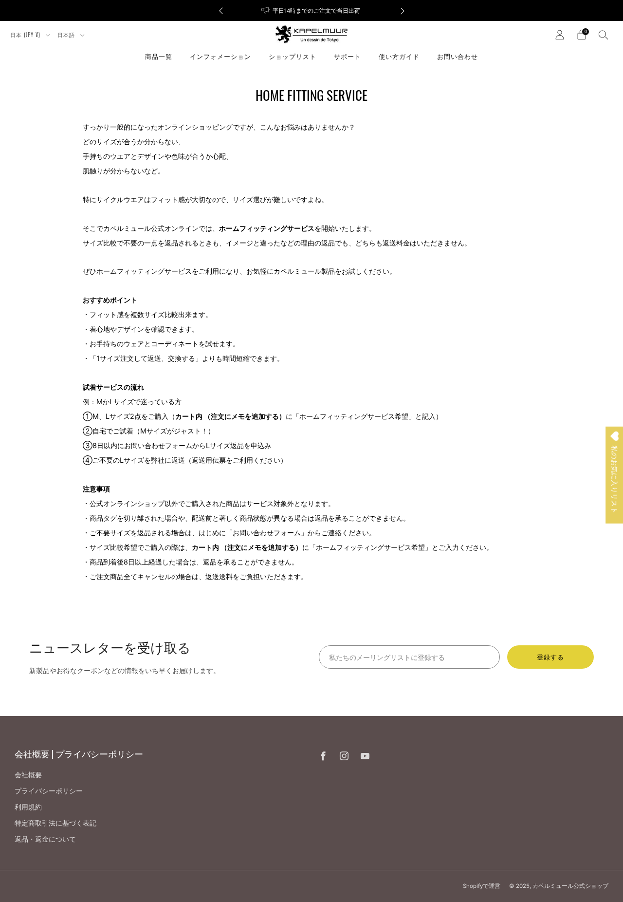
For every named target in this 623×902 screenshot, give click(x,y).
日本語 (67, 34)
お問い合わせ (457, 56)
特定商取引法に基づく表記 (55, 823)
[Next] (402, 10)
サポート (347, 56)
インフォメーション (220, 56)
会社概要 (28, 774)
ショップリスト (292, 56)
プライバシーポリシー (49, 791)
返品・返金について (45, 839)
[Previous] (221, 10)
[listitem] (311, 10)
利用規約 (28, 807)
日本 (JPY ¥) (26, 34)
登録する (550, 657)
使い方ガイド (399, 56)
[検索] (603, 34)
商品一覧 (158, 56)
